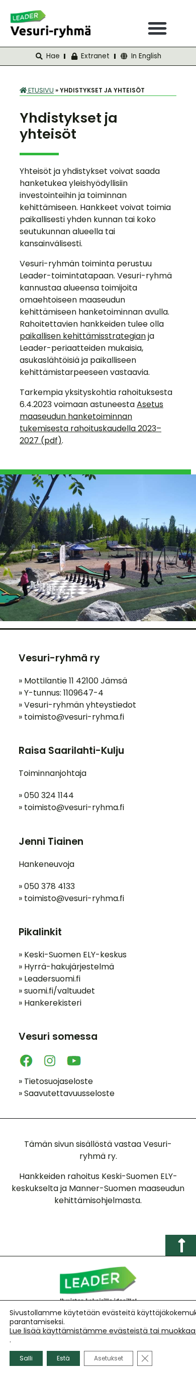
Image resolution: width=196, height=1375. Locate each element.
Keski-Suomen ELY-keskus (73, 954)
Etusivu (40, 90)
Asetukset (108, 1358)
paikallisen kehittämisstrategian (83, 336)
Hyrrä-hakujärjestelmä (66, 966)
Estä (63, 1358)
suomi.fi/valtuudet (57, 991)
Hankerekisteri (50, 1003)
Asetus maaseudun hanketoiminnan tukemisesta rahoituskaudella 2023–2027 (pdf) (91, 422)
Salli (26, 1358)
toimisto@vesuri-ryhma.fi (74, 717)
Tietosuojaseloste (56, 1081)
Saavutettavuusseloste (67, 1093)
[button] (157, 28)
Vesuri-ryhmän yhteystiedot (77, 705)
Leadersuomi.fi (49, 979)
